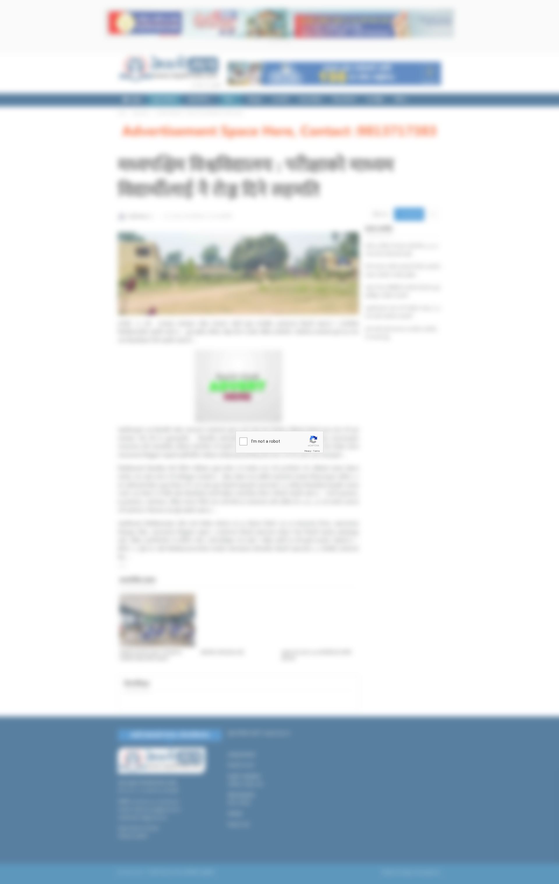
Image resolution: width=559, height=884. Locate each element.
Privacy (307, 451)
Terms (316, 451)
